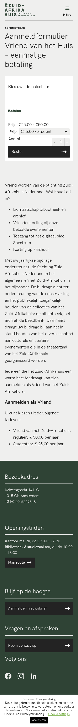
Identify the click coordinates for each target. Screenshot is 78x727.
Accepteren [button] (39, 720)
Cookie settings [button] (59, 714)
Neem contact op (22, 645)
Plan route (16, 562)
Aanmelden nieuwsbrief (27, 608)
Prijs (13, 131)
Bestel (16, 151)
